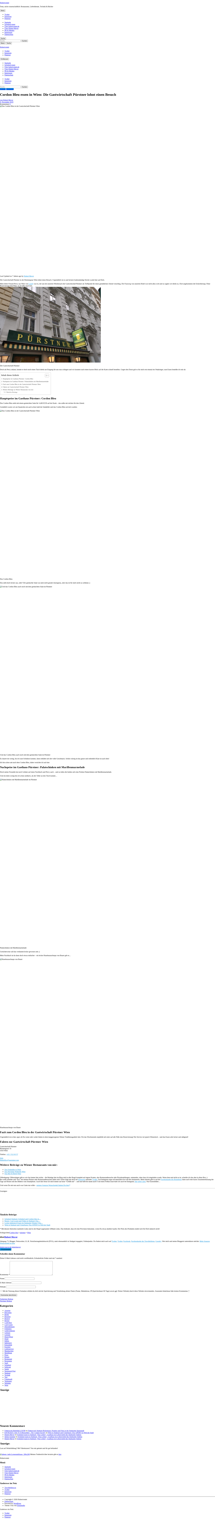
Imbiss (6, 1341)
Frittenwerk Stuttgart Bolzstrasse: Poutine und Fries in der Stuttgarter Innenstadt (56, 1431)
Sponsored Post (9, 1371)
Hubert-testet (4, 3)
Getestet (3, 89)
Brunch (7, 1319)
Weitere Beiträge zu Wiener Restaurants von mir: (18, 390)
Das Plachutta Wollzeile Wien (14, 1172)
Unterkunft (8, 1379)
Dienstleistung (9, 1327)
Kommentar (5, 1275)
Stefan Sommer (9, 1437)
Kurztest (7, 1347)
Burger (6, 1321)
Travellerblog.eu (10, 1488)
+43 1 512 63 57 (12, 1154)
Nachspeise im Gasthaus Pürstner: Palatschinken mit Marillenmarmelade (25, 381)
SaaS (6, 1363)
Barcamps (8, 1313)
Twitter (7, 14)
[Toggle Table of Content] (45, 375)
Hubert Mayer (29, 276)
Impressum (8, 32)
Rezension (8, 1361)
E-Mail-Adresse (5, 1283)
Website (3, 1287)
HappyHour (8, 1337)
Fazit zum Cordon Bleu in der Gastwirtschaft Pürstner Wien (22, 384)
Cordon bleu (13, 1233)
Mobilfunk (8, 1353)
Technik (7, 1375)
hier (60, 1454)
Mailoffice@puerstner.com (9, 1160)
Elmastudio (21, 1505)
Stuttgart (7, 1373)
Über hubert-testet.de (11, 26)
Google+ (158, 1241)
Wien (29, 1233)
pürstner (23, 1233)
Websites (7, 1383)
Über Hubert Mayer (11, 28)
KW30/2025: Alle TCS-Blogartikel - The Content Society (24, 1433)
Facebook (126, 1241)
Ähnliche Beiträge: (12, 392)
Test (5, 1377)
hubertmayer (16, 1247)
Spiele (6, 1369)
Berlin (6, 1315)
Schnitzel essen (9, 24)
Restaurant (10, 89)
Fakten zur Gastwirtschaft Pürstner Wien (15, 387)
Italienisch (8, 1343)
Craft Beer (8, 1323)
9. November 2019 (6, 102)
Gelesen (7, 1333)
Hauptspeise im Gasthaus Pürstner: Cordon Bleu (18, 379)
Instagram (7, 16)
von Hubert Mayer (6, 100)
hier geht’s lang (140, 1181)
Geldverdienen (9, 1331)
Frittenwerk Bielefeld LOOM (14, 1431)
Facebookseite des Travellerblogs (143, 1241)
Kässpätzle (8, 1345)
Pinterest (7, 19)
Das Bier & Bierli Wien (12, 1174)
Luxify (31, 284)
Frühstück (8, 1329)
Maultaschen (8, 1351)
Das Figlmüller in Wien (12, 1170)
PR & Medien (9, 30)
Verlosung (8, 1381)
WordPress (17, 1503)
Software (7, 1367)
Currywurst (8, 1325)
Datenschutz (8, 34)
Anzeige (7, 1311)
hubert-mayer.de (6, 1247)
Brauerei (7, 1317)
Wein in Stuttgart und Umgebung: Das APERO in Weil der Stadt (71, 1433)
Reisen (6, 1357)
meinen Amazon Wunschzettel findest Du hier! (53, 1185)
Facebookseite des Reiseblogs (171, 1179)
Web (1, 1158)
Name (2, 1278)
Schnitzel (7, 1365)
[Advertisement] (17, 1408)
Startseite (7, 22)
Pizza (6, 1355)
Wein (6, 1385)
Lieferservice (9, 1349)
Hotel (6, 1339)
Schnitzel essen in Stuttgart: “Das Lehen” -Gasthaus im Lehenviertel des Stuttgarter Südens (49, 1435)
